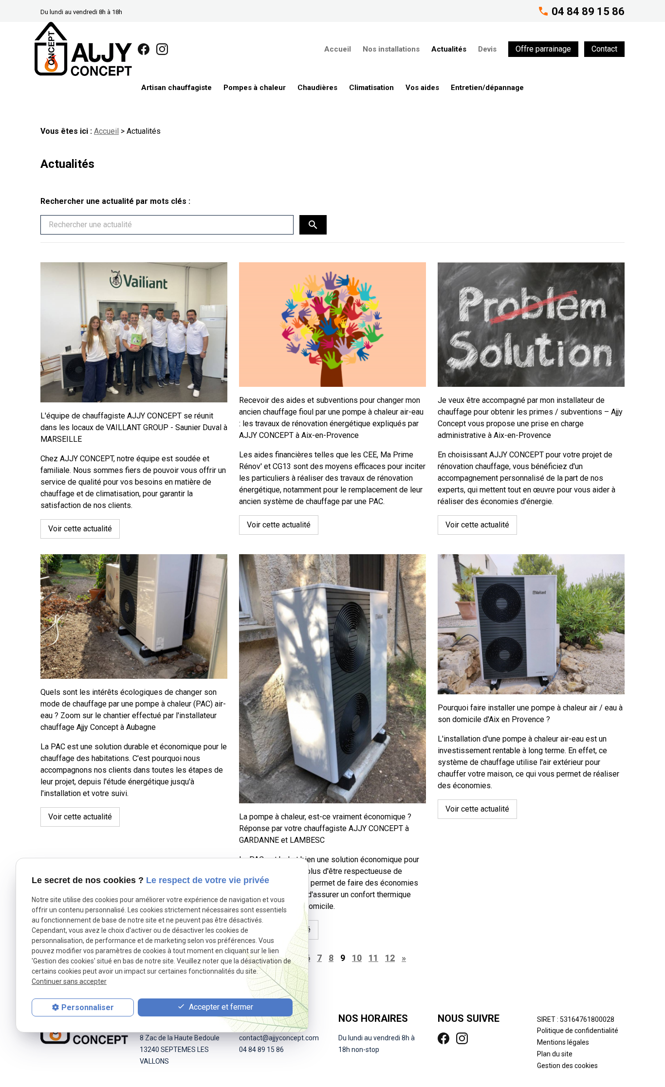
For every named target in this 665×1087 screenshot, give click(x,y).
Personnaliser (87, 1007)
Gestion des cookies (567, 1065)
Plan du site (555, 1054)
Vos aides (422, 87)
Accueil (337, 49)
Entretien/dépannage (487, 87)
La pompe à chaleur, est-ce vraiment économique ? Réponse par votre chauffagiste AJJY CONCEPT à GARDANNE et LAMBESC (325, 828)
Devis (487, 49)
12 (390, 958)
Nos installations (391, 49)
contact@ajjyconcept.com (279, 1038)
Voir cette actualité (80, 528)
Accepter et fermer (220, 1007)
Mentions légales (563, 1042)
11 (373, 958)
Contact (604, 49)
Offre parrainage (543, 49)
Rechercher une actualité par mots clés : (115, 201)
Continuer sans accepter (69, 982)
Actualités (448, 49)
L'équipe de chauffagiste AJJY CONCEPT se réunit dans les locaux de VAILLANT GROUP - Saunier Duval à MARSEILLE (133, 427)
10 (357, 958)
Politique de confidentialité (577, 1030)
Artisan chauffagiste (176, 87)
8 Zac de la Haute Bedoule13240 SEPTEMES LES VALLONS (180, 1049)
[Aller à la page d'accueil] (83, 49)
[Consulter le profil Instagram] (162, 48)
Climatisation (371, 87)
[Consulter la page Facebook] (143, 48)
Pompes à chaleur (254, 87)
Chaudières (317, 87)
